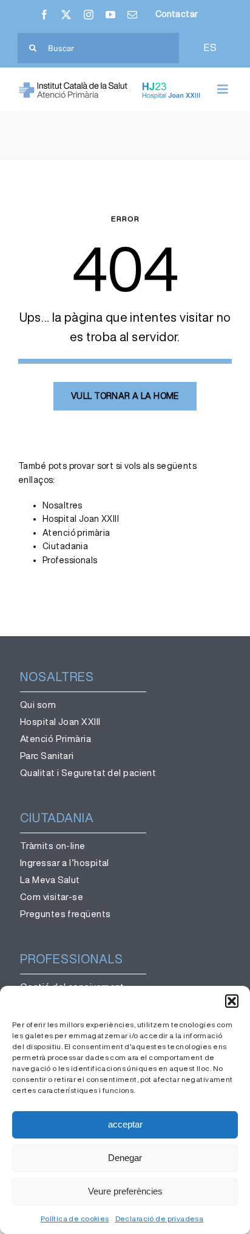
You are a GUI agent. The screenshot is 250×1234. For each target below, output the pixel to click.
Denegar (125, 1158)
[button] (232, 1001)
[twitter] (66, 14)
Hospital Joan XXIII (80, 519)
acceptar (125, 1124)
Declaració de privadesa (159, 1218)
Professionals (69, 560)
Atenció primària (76, 533)
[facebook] (44, 14)
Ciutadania (65, 546)
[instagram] (88, 14)
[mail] (132, 14)
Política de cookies (75, 1218)
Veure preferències (125, 1191)
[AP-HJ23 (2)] (111, 85)
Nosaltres (62, 505)
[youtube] (110, 14)
